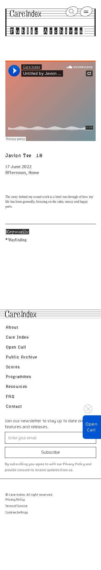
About (12, 327)
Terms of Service (16, 506)
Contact (14, 406)
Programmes (19, 376)
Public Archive (21, 357)
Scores (13, 367)
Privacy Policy (15, 500)
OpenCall (91, 427)
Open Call (16, 347)
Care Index (17, 337)
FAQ (10, 396)
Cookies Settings (16, 512)
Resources (16, 386)
